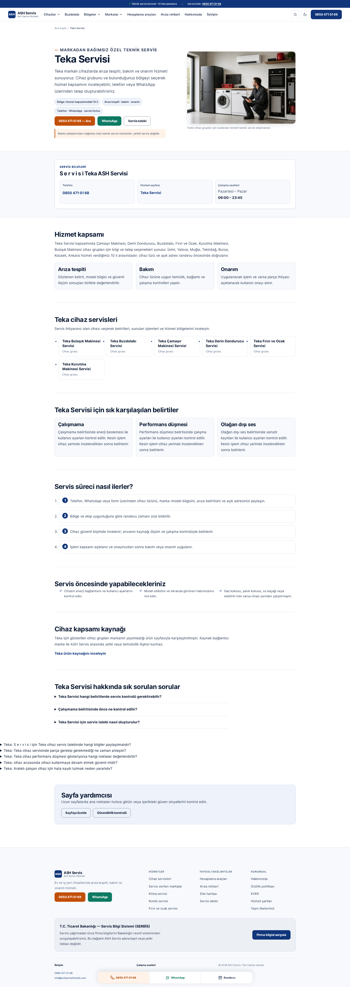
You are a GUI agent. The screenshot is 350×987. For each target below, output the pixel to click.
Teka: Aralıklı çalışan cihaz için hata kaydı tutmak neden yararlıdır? (58, 768)
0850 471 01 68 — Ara (75, 121)
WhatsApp (109, 121)
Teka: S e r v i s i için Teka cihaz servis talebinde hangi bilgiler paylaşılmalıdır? (67, 745)
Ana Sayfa (60, 28)
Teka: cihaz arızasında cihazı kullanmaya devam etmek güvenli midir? (60, 763)
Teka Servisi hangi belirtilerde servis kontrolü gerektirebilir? (110, 697)
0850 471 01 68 (211, 3)
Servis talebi (137, 121)
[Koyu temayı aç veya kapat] (305, 14)
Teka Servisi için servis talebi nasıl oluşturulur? (99, 722)
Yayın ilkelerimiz (262, 908)
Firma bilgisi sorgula (271, 935)
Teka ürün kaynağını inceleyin (80, 653)
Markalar (112, 14)
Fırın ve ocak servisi (163, 908)
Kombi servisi (158, 901)
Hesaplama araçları (141, 14)
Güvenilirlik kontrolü (111, 813)
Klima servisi (158, 894)
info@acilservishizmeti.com (70, 977)
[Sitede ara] (295, 14)
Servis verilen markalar (165, 886)
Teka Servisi (150, 193)
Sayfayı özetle (76, 813)
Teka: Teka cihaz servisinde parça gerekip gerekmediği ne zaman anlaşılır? (65, 750)
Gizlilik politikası (262, 886)
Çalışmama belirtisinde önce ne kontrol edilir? (97, 709)
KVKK (255, 894)
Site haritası (208, 894)
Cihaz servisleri (160, 879)
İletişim (212, 14)
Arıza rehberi (170, 14)
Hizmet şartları (261, 901)
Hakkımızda (193, 14)
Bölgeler (90, 14)
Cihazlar (50, 14)
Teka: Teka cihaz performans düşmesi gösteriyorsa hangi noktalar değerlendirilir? (70, 756)
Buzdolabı (72, 14)
